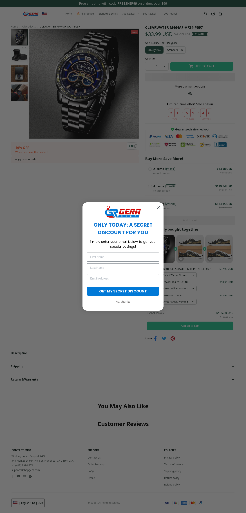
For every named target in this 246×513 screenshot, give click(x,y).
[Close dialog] (158, 207)
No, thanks (123, 302)
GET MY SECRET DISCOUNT (123, 291)
